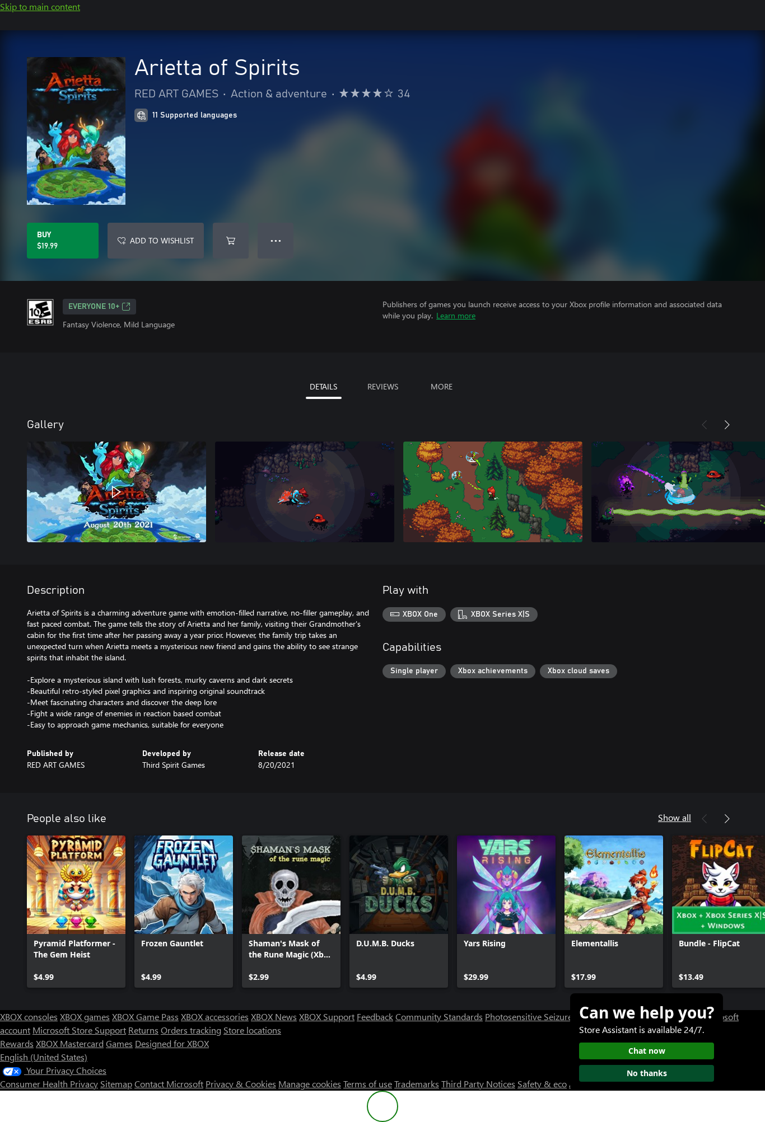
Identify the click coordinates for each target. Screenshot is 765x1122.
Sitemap (116, 1084)
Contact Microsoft (168, 1084)
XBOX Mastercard (70, 1043)
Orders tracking (191, 1030)
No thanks (647, 1073)
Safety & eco (542, 1084)
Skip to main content (40, 6)
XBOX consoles (29, 1016)
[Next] (727, 425)
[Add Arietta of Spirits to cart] (231, 241)
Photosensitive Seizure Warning (546, 1016)
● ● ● (275, 240)
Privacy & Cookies (241, 1084)
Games (119, 1043)
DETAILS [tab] (323, 386)
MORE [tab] (442, 386)
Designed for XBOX (172, 1043)
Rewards (17, 1043)
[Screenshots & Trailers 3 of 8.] (492, 492)
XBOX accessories (215, 1016)
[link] (76, 911)
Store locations (252, 1030)
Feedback (375, 1016)
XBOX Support (326, 1016)
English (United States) (43, 1057)
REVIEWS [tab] (382, 386)
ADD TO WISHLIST (162, 240)
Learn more (455, 315)
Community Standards (439, 1016)
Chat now (646, 1050)
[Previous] (704, 425)
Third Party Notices (478, 1084)
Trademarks (416, 1084)
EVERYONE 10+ (93, 307)
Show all (674, 817)
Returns (143, 1030)
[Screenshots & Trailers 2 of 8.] (304, 492)
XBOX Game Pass (145, 1016)
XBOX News (274, 1016)
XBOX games (85, 1016)
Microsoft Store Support (79, 1030)
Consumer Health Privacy (49, 1084)
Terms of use (367, 1084)
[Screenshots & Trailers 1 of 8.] (116, 492)
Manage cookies (309, 1084)
